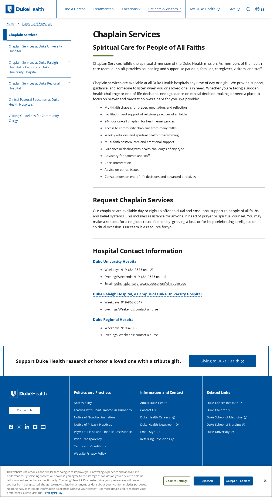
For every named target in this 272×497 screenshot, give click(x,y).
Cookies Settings (176, 481)
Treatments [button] (102, 9)
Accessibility (83, 403)
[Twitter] (36, 427)
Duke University (218, 432)
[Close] (265, 481)
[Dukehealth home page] (31, 9)
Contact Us (24, 410)
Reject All (207, 481)
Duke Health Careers (155, 417)
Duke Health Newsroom (157, 424)
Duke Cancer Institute (222, 403)
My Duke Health (202, 9)
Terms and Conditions (90, 446)
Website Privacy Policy (90, 453)
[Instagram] (20, 427)
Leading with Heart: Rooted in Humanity (103, 410)
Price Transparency (88, 439)
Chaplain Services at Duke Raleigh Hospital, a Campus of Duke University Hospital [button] (33, 67)
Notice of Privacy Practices (93, 424)
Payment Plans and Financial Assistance (103, 432)
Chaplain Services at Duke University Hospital (35, 48)
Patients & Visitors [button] (163, 9)
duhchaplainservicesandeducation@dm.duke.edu (150, 283)
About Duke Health (153, 403)
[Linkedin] (28, 427)
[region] (136, 481)
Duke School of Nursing (224, 424)
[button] (260, 9)
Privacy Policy (53, 492)
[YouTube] (44, 427)
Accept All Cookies (238, 481)
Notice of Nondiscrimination (94, 417)
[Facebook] (12, 427)
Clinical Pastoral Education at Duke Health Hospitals (34, 101)
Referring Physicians (155, 439)
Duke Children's (218, 410)
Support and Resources (37, 23)
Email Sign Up (150, 432)
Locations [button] (130, 9)
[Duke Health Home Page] (28, 393)
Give (231, 9)
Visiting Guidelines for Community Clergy (34, 118)
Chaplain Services (23, 35)
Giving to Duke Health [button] (219, 360)
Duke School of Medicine (224, 417)
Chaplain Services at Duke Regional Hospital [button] (34, 85)
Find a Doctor (74, 9)
